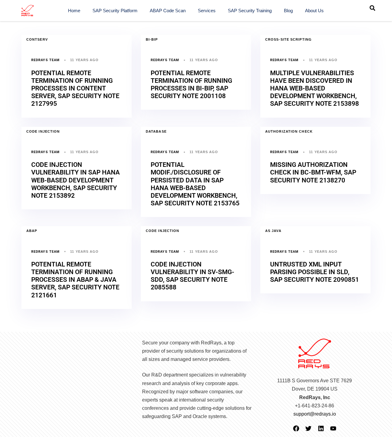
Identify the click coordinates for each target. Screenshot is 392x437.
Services (207, 10)
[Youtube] (333, 428)
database (156, 131)
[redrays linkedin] (321, 428)
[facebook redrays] (296, 428)
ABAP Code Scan (168, 10)
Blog (288, 10)
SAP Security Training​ (250, 10)
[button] (372, 8)
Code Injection (43, 131)
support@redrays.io (314, 414)
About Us (314, 10)
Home (74, 10)
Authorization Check (289, 131)
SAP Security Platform (115, 10)
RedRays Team (45, 60)
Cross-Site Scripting (288, 39)
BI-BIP (152, 39)
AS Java (273, 231)
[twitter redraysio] (308, 428)
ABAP (31, 231)
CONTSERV (37, 39)
